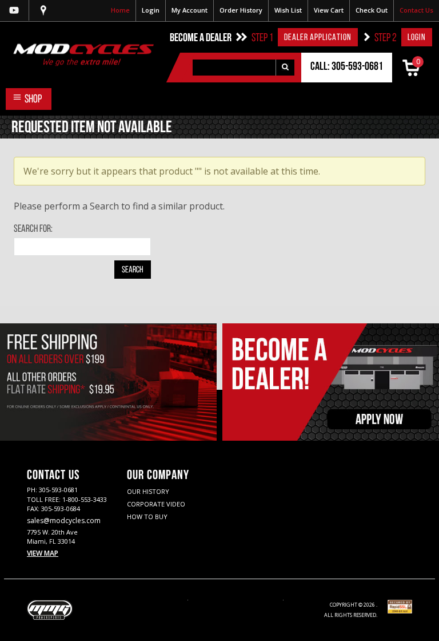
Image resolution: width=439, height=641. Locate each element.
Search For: (33, 229)
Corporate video (156, 504)
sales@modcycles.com (64, 520)
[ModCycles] (77, 54)
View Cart (329, 10)
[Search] (285, 68)
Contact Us (416, 10)
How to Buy (147, 516)
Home (120, 10)
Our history (148, 491)
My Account (189, 10)
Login (150, 10)
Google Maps (43, 10)
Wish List (288, 10)
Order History (241, 10)
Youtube (14, 10)
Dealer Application (318, 37)
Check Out (372, 10)
